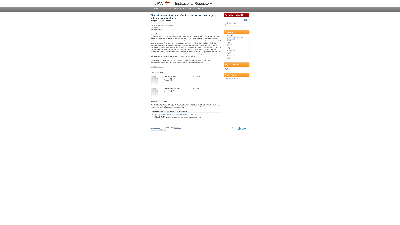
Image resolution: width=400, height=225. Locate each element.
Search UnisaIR (231, 23)
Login (247, 2)
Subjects (229, 44)
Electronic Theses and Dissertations (173, 8)
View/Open (196, 77)
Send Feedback (162, 130)
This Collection (231, 25)
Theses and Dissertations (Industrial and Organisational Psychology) (174, 114)
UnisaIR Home (155, 8)
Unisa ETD (191, 8)
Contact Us (154, 130)
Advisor (229, 45)
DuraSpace (177, 128)
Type (228, 47)
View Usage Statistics (231, 78)
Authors (229, 40)
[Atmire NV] (243, 129)
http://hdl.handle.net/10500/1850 (163, 25)
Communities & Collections (235, 37)
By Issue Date (231, 39)
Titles (228, 42)
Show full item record (157, 67)
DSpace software (155, 128)
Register (227, 69)
